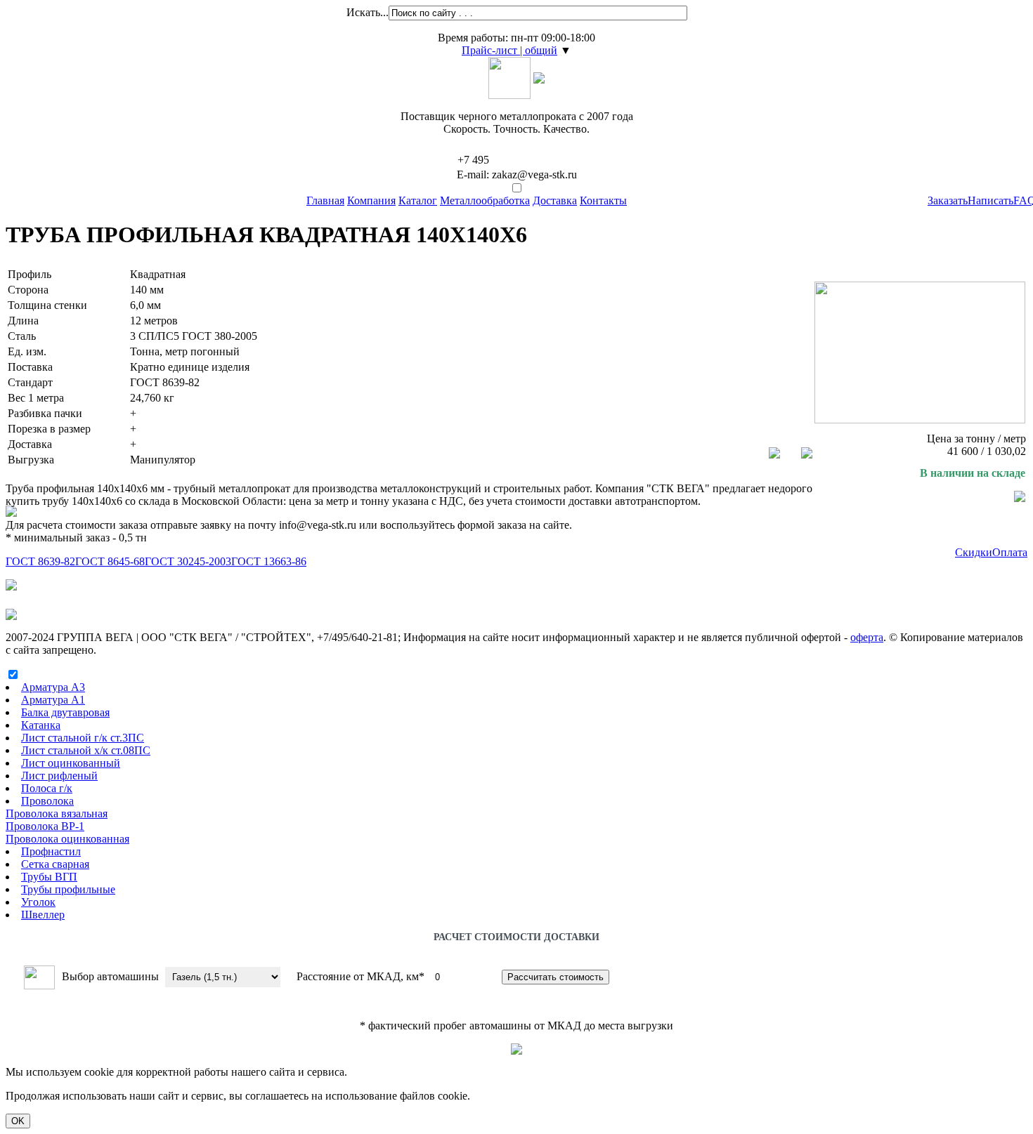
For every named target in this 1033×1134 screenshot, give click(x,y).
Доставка (555, 200)
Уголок (38, 902)
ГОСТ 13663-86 (268, 561)
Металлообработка (485, 200)
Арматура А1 (53, 700)
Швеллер (43, 915)
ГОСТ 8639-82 (40, 561)
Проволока (47, 801)
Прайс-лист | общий (509, 50)
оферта (866, 637)
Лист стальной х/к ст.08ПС (85, 750)
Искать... (367, 12)
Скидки (973, 552)
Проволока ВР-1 (45, 826)
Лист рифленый (59, 776)
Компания (371, 200)
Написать (990, 200)
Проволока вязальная (57, 813)
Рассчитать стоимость (555, 977)
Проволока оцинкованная (67, 839)
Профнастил (51, 851)
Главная (325, 200)
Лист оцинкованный (70, 763)
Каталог (417, 200)
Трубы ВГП (49, 877)
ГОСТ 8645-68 (110, 561)
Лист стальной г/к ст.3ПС (82, 738)
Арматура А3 (53, 687)
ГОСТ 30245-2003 (188, 561)
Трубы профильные (68, 889)
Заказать (948, 200)
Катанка (40, 725)
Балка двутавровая (65, 712)
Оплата (1009, 552)
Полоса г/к (46, 788)
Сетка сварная (55, 864)
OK (18, 1121)
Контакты (603, 200)
